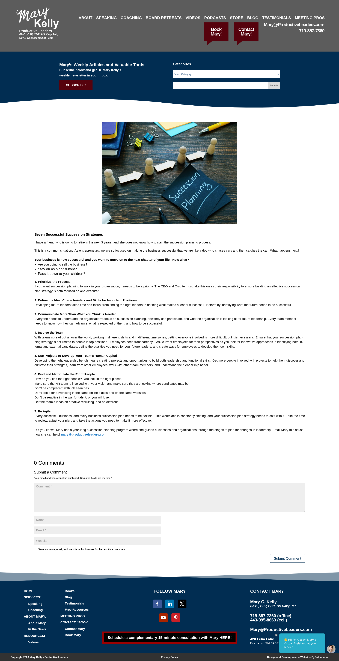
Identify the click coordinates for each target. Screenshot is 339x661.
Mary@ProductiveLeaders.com (294, 24)
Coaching (131, 18)
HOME (28, 591)
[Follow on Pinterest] (175, 617)
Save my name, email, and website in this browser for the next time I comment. (82, 549)
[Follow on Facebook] (157, 604)
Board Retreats (164, 18)
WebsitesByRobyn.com (314, 657)
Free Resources (77, 609)
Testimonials (276, 18)
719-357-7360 (311, 30)
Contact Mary (75, 629)
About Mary (37, 623)
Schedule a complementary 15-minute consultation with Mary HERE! (170, 637)
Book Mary (73, 635)
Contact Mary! (246, 32)
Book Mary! (216, 32)
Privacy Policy (169, 657)
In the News (37, 629)
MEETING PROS (72, 616)
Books (70, 591)
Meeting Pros (310, 18)
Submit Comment (287, 558)
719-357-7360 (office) (270, 615)
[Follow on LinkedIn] (169, 604)
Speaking (106, 18)
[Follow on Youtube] (163, 617)
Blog (252, 18)
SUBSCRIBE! (76, 85)
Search (274, 85)
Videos (193, 18)
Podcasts (215, 18)
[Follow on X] (182, 604)
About (85, 18)
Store (236, 18)
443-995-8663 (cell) (268, 620)
